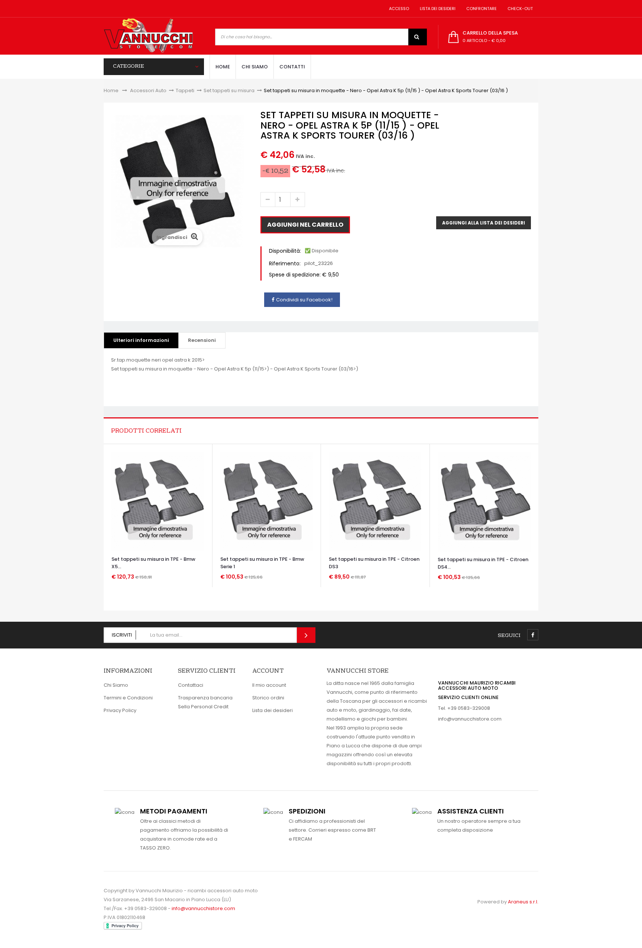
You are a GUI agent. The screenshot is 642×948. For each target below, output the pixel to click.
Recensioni (202, 340)
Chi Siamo (116, 685)
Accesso (398, 9)
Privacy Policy (120, 710)
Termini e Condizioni (128, 697)
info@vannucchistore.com (470, 718)
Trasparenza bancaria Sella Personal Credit (205, 702)
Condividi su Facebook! (304, 299)
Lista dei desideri (436, 9)
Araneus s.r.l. (523, 901)
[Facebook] (532, 634)
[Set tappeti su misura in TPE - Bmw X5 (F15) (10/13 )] (157, 501)
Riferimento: (285, 263)
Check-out (519, 9)
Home (111, 90)
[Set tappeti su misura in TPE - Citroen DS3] (375, 501)
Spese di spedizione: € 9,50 (304, 274)
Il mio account (269, 685)
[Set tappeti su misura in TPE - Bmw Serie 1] (266, 501)
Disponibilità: (285, 251)
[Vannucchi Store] (148, 36)
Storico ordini (268, 697)
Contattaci (190, 685)
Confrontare (480, 9)
